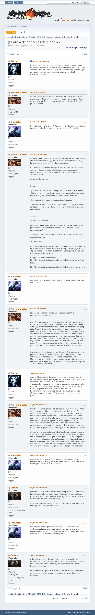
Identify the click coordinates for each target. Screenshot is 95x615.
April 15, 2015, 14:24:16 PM (38, 92)
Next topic (83, 48)
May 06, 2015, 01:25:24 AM (38, 405)
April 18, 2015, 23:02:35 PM (38, 309)
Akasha (14, 61)
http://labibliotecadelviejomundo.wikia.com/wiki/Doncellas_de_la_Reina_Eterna (57, 261)
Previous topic (72, 48)
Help (69, 612)
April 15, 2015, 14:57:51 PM (38, 122)
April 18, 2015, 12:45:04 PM (38, 154)
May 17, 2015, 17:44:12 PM (38, 523)
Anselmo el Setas (19, 92)
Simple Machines (21, 612)
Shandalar (16, 122)
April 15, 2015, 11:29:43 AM (40, 61)
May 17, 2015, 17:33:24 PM (38, 488)
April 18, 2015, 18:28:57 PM (38, 276)
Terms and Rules (77, 612)
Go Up (9, 588)
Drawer (14, 487)
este (74, 128)
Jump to (55, 598)
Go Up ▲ (87, 612)
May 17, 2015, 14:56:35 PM (38, 455)
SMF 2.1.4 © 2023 (10, 612)
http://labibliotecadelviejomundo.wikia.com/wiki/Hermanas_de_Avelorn (57, 267)
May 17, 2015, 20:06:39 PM (38, 555)
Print (85, 54)
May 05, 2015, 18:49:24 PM (38, 373)
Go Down (10, 54)
